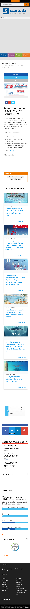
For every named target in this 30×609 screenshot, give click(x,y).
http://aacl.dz (14, 151)
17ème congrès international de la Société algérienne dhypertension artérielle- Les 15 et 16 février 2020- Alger (15, 280)
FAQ (17, 594)
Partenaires (19, 580)
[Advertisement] (15, 36)
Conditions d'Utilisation (21, 590)
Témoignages (19, 584)
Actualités (4, 582)
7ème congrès (20, 177)
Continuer (26, 607)
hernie (13, 179)
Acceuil (4, 578)
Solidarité (6, 588)
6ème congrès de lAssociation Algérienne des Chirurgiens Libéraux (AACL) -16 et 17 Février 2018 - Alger (15, 245)
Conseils (4, 584)
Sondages (18, 582)
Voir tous (5, 535)
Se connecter (25, 1)
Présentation (5, 580)
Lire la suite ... (22, 221)
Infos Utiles (18, 578)
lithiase (18, 179)
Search (26, 4)
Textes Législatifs (20, 588)
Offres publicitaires (20, 592)
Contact (4, 590)
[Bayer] (15, 547)
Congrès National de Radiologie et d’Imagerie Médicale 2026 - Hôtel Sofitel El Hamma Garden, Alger (15, 346)
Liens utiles (18, 586)
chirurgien (11, 177)
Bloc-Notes (4, 586)
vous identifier (20, 408)
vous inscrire (14, 410)
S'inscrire (15, 1)
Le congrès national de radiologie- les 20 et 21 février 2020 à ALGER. (14, 379)
